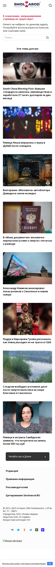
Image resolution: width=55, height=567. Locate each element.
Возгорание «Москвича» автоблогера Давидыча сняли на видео (26, 192)
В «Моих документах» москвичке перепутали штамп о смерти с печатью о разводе (27, 240)
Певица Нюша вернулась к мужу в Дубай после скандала (24, 144)
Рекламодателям (17, 487)
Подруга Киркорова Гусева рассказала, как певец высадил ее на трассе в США (27, 340)
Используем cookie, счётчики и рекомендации (24, 563)
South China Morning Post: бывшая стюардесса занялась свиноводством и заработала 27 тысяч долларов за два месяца (27, 93)
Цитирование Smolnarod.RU (23, 495)
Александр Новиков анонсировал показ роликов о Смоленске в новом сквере (25, 291)
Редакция (12, 471)
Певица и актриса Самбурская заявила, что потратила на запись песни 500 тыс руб (24, 440)
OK (50, 563)
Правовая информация (20, 479)
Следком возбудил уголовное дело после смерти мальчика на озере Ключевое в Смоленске (25, 390)
